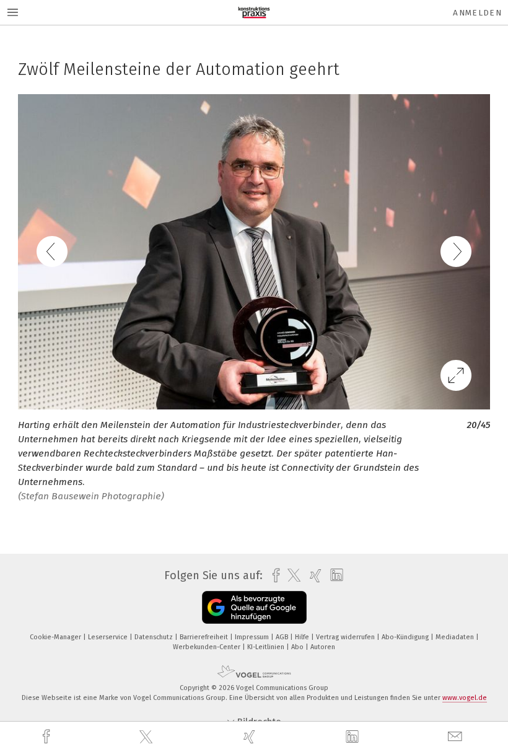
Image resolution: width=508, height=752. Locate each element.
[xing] (251, 737)
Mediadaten (456, 637)
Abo (298, 647)
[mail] (456, 736)
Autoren (322, 647)
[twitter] (147, 737)
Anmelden (477, 12)
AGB (283, 637)
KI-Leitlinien (266, 647)
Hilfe (303, 637)
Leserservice (108, 637)
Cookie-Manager (56, 637)
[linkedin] (353, 737)
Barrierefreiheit (205, 637)
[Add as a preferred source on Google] (254, 607)
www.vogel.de (464, 698)
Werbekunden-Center (207, 647)
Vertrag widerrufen (346, 637)
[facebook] (48, 736)
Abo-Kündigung (406, 637)
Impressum (253, 637)
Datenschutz (154, 637)
